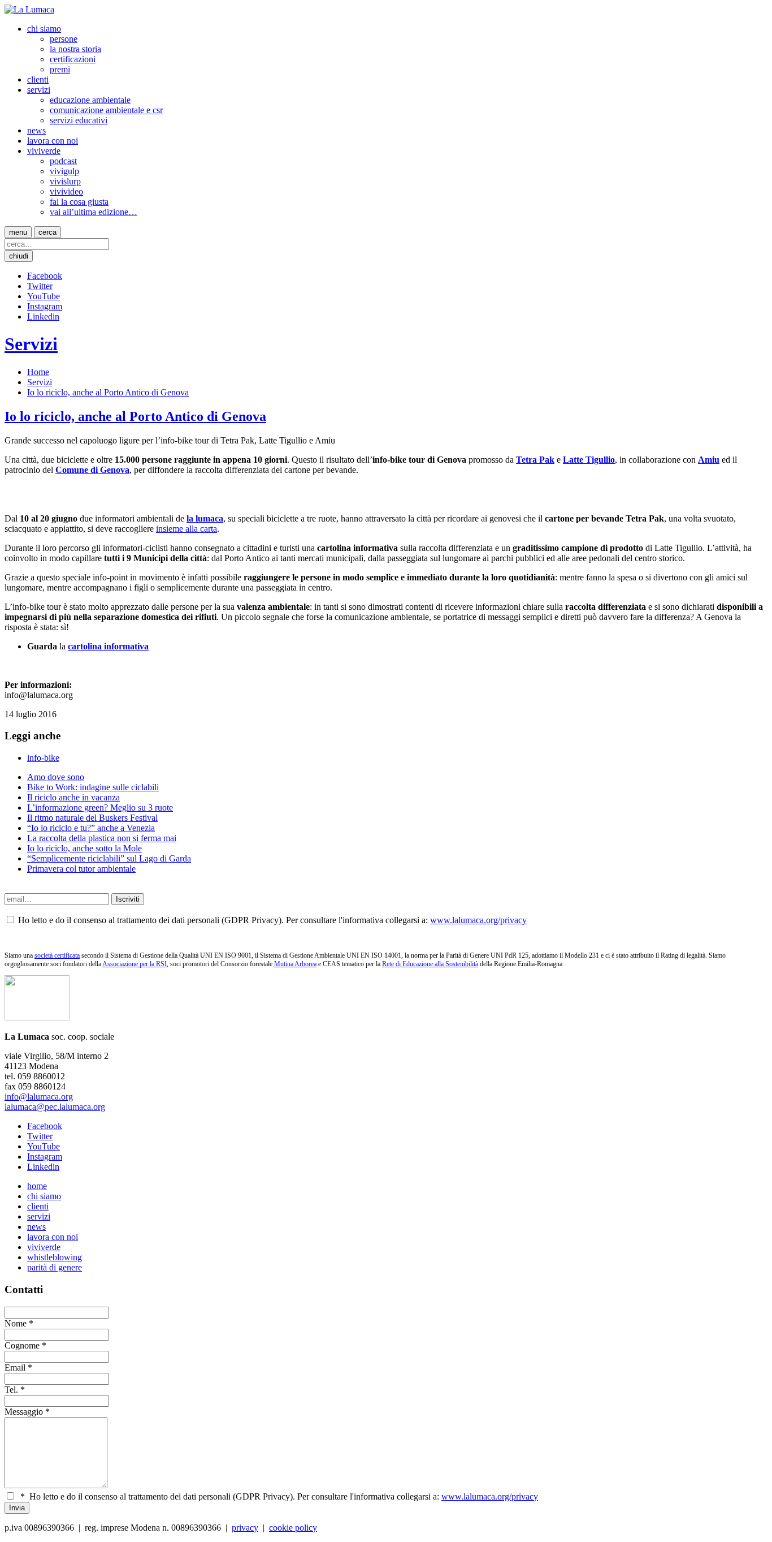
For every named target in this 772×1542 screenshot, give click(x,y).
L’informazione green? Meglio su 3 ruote (100, 807)
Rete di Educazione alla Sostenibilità (430, 964)
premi (60, 69)
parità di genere (54, 1267)
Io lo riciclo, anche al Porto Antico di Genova (108, 392)
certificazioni (73, 59)
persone (63, 39)
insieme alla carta (186, 528)
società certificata (57, 955)
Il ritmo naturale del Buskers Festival (92, 817)
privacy (245, 1527)
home (37, 1186)
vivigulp (64, 171)
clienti (38, 79)
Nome (16, 1323)
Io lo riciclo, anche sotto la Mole (84, 848)
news (36, 130)
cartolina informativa (108, 646)
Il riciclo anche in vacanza (73, 797)
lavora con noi (52, 140)
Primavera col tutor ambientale (81, 868)
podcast (63, 161)
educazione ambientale (90, 100)
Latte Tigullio (589, 459)
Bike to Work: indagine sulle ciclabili (93, 787)
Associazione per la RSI (134, 964)
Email (15, 1367)
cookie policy (293, 1527)
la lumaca (205, 518)
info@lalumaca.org (39, 1096)
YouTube (43, 296)
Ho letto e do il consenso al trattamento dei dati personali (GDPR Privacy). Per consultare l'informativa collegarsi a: (279, 1496)
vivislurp (65, 181)
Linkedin (43, 316)
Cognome (22, 1345)
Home (38, 372)
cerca (47, 232)
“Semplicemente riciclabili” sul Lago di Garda (109, 858)
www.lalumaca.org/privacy (478, 920)
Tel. (11, 1389)
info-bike (43, 758)
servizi (38, 89)
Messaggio (24, 1411)
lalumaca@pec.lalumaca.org (55, 1107)
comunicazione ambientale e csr (106, 110)
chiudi (18, 256)
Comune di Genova (92, 470)
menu (18, 232)
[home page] (29, 9)
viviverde (43, 151)
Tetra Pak (535, 459)
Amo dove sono (55, 777)
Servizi (31, 344)
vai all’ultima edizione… (93, 212)
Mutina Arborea (295, 964)
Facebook (44, 276)
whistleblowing (54, 1257)
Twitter (40, 286)
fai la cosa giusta (79, 201)
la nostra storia (75, 49)
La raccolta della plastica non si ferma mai (101, 838)
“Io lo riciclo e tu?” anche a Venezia (91, 828)
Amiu (708, 459)
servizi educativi (78, 120)
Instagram (44, 306)
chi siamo (44, 28)
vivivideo (66, 191)
